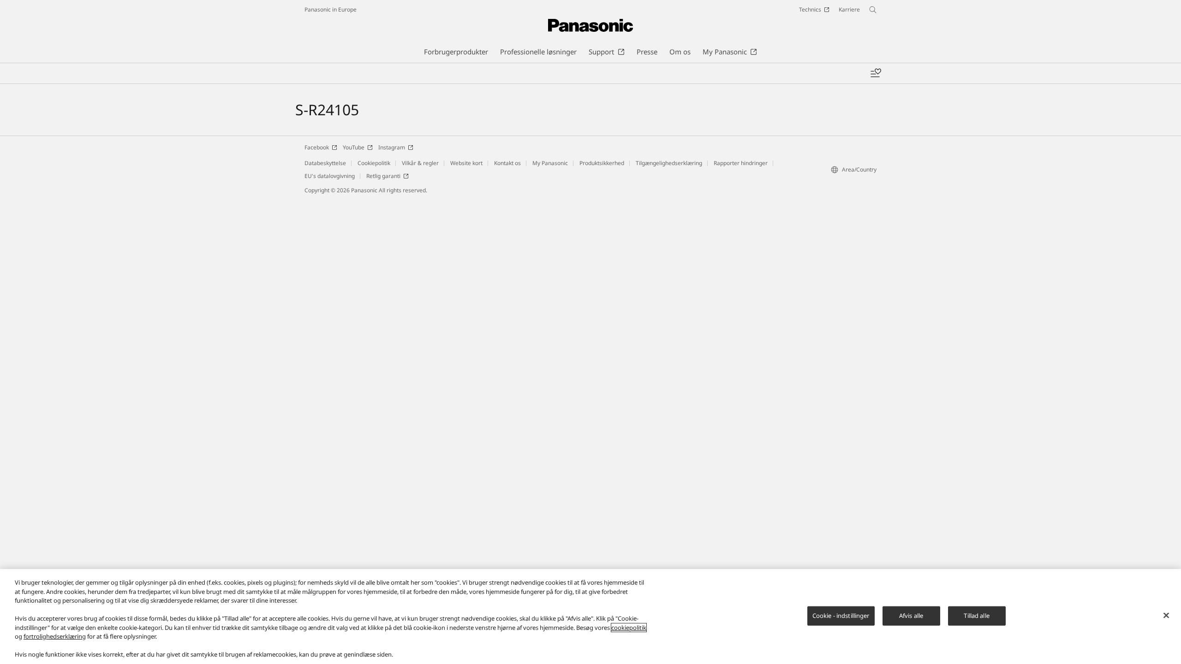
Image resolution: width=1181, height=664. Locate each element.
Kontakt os (507, 163)
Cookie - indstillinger (841, 615)
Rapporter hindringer (741, 163)
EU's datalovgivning (329, 176)
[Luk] (1166, 615)
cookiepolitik (628, 627)
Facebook (316, 147)
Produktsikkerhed (601, 163)
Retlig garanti (383, 176)
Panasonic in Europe (330, 9)
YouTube (353, 147)
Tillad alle (976, 615)
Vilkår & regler (420, 163)
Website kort (466, 163)
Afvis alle (911, 615)
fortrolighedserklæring (55, 636)
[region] (590, 616)
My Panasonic (550, 163)
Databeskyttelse (325, 163)
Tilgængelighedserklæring (669, 163)
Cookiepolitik (374, 163)
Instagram (391, 147)
